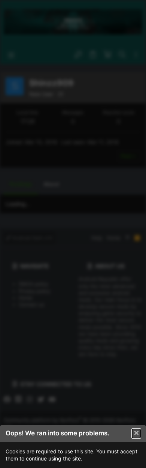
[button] (136, 433)
